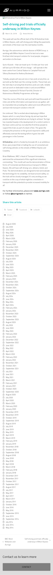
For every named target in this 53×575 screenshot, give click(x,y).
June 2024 (9, 299)
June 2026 (9, 229)
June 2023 (9, 328)
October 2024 (11, 287)
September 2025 (12, 255)
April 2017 (10, 496)
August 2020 (11, 394)
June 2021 (9, 374)
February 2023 (11, 334)
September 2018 (12, 452)
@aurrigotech (17, 193)
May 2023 (9, 331)
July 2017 (9, 490)
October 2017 (11, 481)
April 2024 (10, 305)
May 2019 (9, 432)
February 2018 (11, 470)
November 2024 (12, 284)
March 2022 (10, 354)
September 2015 (12, 513)
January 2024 (11, 310)
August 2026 (11, 224)
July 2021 (9, 371)
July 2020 (9, 397)
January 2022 (11, 360)
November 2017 (12, 478)
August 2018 (11, 455)
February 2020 (11, 406)
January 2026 (11, 244)
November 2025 (12, 250)
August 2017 (11, 487)
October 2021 (11, 365)
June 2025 (9, 264)
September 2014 (12, 519)
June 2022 (9, 345)
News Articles (28, 33)
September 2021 (12, 368)
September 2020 (12, 391)
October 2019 (11, 417)
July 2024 (9, 296)
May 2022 (9, 348)
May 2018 (9, 461)
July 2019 (9, 426)
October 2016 (11, 504)
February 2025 (11, 276)
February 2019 (11, 441)
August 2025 (11, 258)
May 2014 (9, 527)
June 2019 (9, 429)
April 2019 (10, 435)
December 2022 (12, 339)
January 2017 (11, 501)
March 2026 (10, 238)
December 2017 (12, 475)
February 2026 (11, 241)
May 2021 (9, 377)
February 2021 (11, 383)
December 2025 (12, 247)
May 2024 (9, 302)
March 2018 (10, 467)
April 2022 (10, 351)
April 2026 (10, 235)
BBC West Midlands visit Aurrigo (9, 541)
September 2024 (12, 290)
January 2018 (11, 472)
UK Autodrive (8, 142)
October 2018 (11, 449)
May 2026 (9, 232)
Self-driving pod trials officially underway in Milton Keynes (35, 540)
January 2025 (11, 279)
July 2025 (9, 261)
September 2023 (12, 319)
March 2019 (10, 438)
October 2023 (11, 316)
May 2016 (9, 510)
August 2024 (11, 293)
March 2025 (10, 273)
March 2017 (10, 498)
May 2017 (9, 493)
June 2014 (9, 524)
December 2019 (12, 412)
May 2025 (9, 267)
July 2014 (9, 522)
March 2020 (10, 403)
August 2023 (11, 322)
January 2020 (11, 409)
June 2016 (9, 507)
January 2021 (11, 386)
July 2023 (9, 325)
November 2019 (12, 414)
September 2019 (12, 420)
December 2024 (12, 281)
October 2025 (11, 253)
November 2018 (12, 446)
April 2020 (10, 400)
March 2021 (10, 380)
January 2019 (11, 443)
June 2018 (9, 458)
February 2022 (11, 357)
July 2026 (9, 226)
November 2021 (12, 362)
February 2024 (11, 307)
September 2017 (12, 484)
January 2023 (11, 336)
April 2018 (10, 464)
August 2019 (11, 423)
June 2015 (9, 516)
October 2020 (11, 388)
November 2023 (12, 313)
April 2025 (10, 270)
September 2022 (12, 342)
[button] (48, 10)
